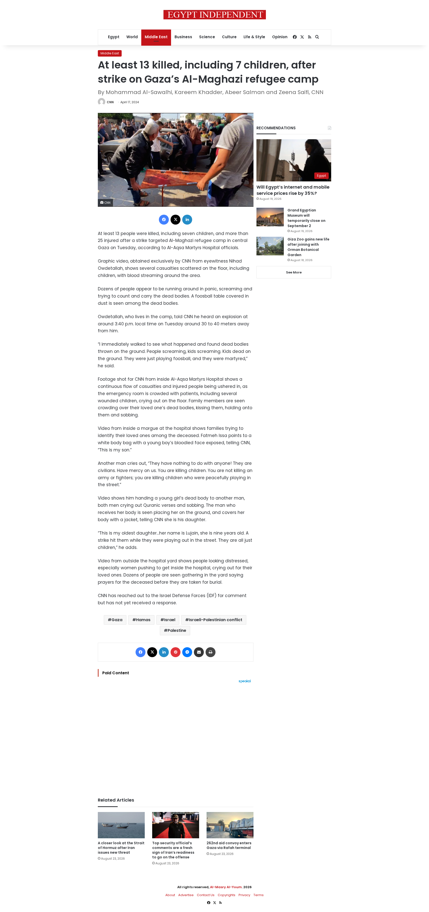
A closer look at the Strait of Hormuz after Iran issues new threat (121, 848)
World (132, 36)
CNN (110, 102)
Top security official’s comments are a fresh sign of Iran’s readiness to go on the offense (173, 850)
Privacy (244, 895)
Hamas (143, 620)
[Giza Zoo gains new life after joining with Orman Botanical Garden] (270, 246)
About (170, 895)
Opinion (279, 36)
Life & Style (254, 36)
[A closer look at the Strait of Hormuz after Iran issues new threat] (121, 825)
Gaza (116, 620)
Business (183, 36)
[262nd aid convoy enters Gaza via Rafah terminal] (230, 825)
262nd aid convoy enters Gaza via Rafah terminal (229, 845)
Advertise (186, 895)
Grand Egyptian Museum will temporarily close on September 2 (306, 218)
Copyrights (226, 895)
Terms (258, 895)
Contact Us (205, 895)
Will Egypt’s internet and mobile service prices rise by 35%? (292, 190)
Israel (169, 620)
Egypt (113, 36)
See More (294, 272)
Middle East (156, 36)
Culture (229, 36)
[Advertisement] (175, 737)
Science (207, 36)
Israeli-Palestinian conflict (215, 620)
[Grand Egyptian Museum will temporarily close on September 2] (270, 217)
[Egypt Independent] (214, 14)
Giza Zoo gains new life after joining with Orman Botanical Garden (308, 247)
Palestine (177, 630)
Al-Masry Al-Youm (226, 887)
